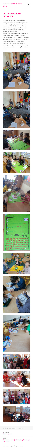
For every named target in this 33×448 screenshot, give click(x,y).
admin (14, 428)
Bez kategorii (22, 428)
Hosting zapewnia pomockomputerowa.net (13, 446)
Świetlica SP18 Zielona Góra (12, 5)
